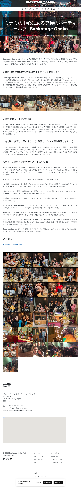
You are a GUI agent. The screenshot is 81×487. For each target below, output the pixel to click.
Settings (38, 482)
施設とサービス (38, 456)
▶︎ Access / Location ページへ (14, 245)
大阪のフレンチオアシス (58, 459)
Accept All (58, 482)
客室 (35, 462)
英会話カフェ (55, 456)
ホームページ (26, 9)
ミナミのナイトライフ (58, 462)
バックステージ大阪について (43, 476)
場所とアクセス (38, 459)
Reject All (47, 482)
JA (58, 9)
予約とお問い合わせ (48, 9)
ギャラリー (36, 9)
